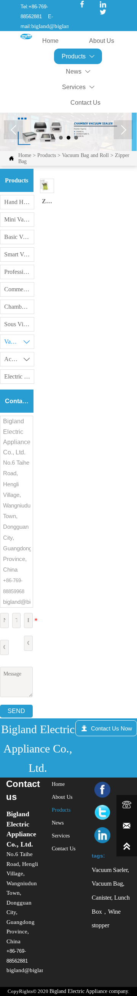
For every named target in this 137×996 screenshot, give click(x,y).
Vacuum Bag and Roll (85, 155)
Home (24, 155)
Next (123, 129)
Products (46, 155)
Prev (13, 129)
